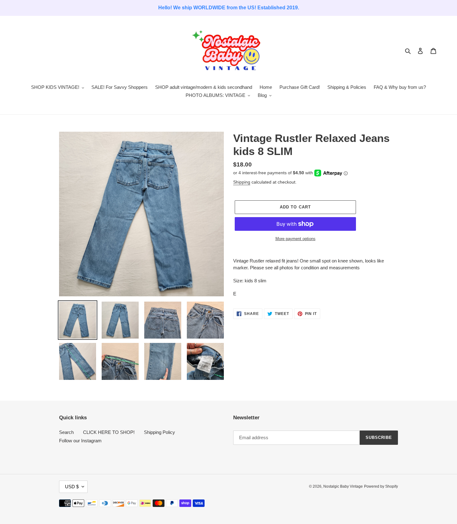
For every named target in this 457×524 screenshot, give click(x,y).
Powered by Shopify (381, 486)
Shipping (241, 182)
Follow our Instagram (80, 440)
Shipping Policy (159, 432)
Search (66, 432)
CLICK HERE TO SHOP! (109, 432)
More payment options (295, 238)
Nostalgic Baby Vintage (343, 486)
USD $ (72, 486)
